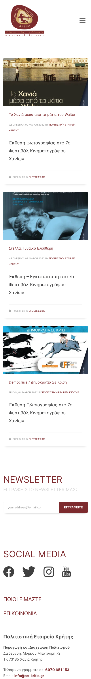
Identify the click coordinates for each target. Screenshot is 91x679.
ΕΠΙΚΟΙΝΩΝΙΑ (20, 613)
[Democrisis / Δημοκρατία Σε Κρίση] (45, 350)
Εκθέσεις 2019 (37, 177)
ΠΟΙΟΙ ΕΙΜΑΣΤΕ (22, 599)
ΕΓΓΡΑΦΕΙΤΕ (73, 507)
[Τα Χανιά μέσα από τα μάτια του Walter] (45, 82)
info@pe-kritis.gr (29, 675)
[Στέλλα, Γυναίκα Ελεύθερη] (45, 216)
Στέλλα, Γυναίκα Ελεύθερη (31, 248)
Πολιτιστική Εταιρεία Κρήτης (60, 392)
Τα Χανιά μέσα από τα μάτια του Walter (42, 114)
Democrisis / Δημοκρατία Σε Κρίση (38, 382)
